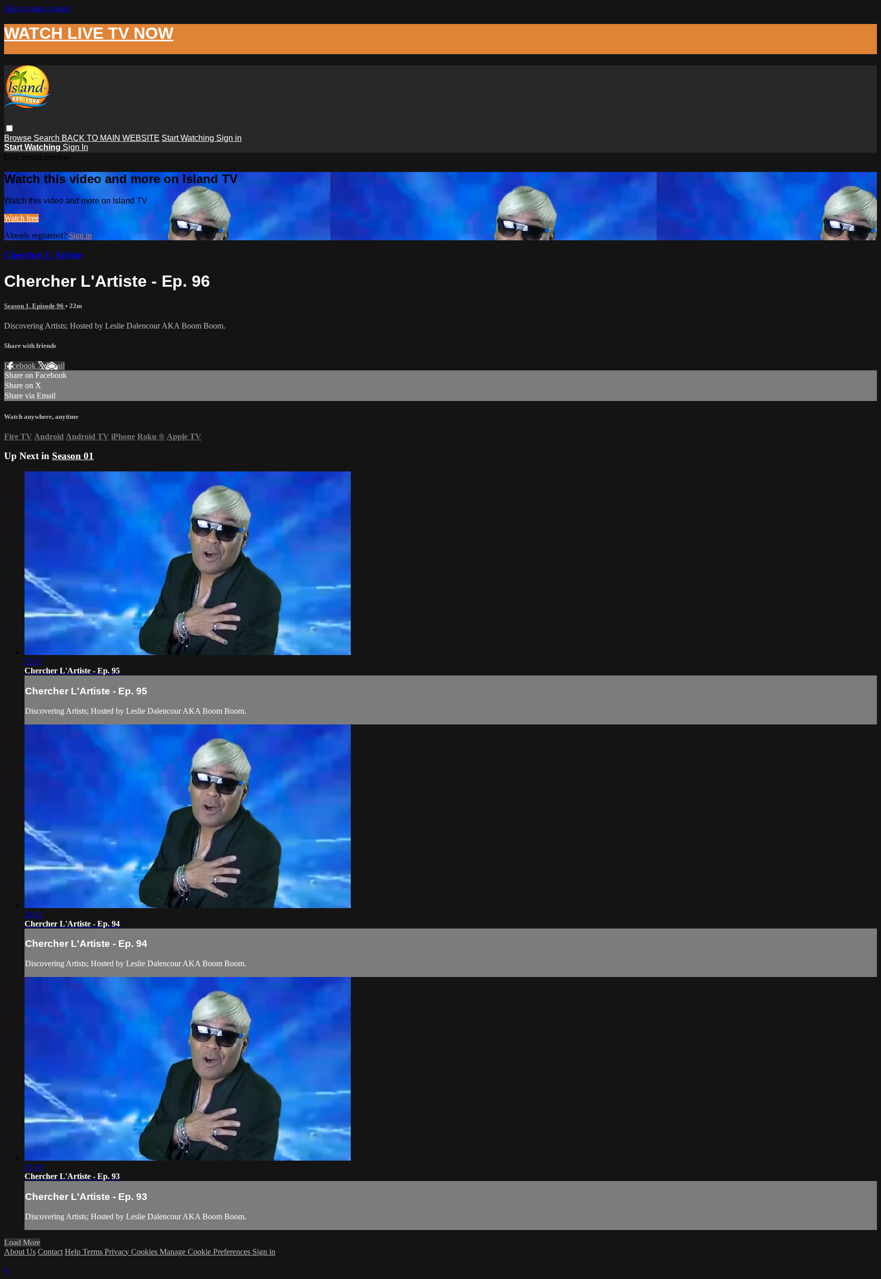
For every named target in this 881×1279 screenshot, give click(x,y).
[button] (9, 128)
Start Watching (189, 138)
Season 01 (73, 455)
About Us (20, 1251)
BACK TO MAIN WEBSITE (111, 138)
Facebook (21, 365)
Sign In (75, 147)
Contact (50, 1251)
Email (55, 365)
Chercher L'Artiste (43, 254)
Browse (19, 138)
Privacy (118, 1251)
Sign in (229, 138)
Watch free (21, 218)
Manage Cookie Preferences (206, 1251)
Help (74, 1251)
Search (48, 138)
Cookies (145, 1251)
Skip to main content (37, 8)
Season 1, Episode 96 (34, 306)
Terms (94, 1251)
